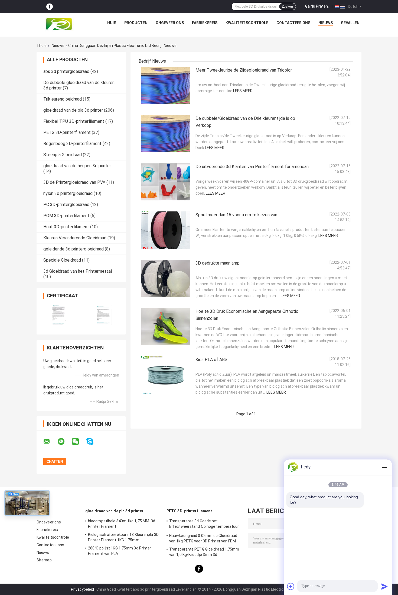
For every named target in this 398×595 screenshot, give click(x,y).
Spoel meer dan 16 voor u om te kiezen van (236, 214)
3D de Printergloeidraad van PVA (74, 182)
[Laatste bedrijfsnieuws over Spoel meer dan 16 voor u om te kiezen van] (165, 230)
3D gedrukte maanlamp (217, 263)
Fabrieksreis (204, 23)
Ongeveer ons (170, 23)
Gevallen (350, 23)
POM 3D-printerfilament (66, 215)
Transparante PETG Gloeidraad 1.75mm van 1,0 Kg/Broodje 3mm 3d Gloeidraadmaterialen (204, 552)
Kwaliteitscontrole (247, 23)
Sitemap (44, 560)
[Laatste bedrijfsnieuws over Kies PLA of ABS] (165, 375)
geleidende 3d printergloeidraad (73, 249)
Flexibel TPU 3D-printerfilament (73, 121)
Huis (111, 23)
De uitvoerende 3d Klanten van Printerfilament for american (252, 166)
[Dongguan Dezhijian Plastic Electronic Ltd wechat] (79, 441)
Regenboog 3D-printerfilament (72, 143)
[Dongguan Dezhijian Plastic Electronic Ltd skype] (93, 441)
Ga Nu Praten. (317, 6)
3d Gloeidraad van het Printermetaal (77, 271)
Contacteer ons (293, 23)
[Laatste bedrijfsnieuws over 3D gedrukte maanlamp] (165, 278)
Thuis (42, 45)
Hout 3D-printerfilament (66, 226)
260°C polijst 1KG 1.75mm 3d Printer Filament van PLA (119, 551)
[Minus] (384, 467)
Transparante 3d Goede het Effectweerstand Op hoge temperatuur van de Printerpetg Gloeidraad (204, 524)
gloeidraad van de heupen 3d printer (77, 165)
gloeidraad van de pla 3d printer (73, 110)
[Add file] (291, 586)
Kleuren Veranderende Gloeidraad (74, 237)
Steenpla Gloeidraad (62, 154)
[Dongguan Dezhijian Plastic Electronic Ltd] (60, 24)
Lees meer (243, 91)
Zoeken (287, 6)
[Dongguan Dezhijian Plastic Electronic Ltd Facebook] (49, 6)
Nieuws (325, 23)
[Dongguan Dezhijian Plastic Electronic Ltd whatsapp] (64, 441)
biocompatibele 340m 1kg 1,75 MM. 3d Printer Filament (121, 524)
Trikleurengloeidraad (62, 99)
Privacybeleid (82, 589)
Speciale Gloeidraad (62, 260)
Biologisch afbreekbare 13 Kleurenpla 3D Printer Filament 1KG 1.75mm (123, 537)
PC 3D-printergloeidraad (66, 204)
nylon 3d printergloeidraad (68, 193)
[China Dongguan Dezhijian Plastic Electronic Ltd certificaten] (59, 315)
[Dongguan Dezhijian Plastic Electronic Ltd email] (50, 441)
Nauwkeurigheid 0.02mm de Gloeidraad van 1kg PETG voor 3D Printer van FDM (203, 538)
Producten (136, 23)
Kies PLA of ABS (211, 359)
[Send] (384, 586)
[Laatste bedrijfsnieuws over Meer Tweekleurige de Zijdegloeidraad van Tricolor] (165, 85)
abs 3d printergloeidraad (66, 71)
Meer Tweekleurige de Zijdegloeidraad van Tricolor (243, 70)
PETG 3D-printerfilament (67, 132)
